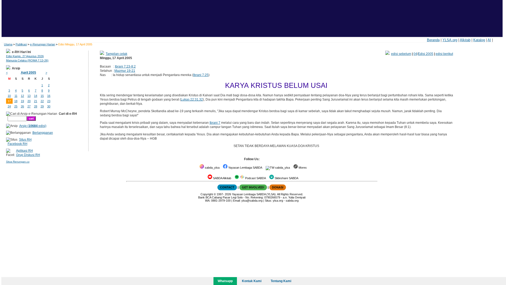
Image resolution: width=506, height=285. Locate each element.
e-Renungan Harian (42, 44)
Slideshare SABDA (286, 178)
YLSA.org (449, 40)
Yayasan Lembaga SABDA (244, 167)
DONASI (277, 187)
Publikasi (21, 44)
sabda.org (292, 200)
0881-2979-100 (221, 200)
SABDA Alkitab (221, 178)
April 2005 (28, 72)
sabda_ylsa (212, 167)
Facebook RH (17, 144)
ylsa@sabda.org (251, 200)
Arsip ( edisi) (32, 126)
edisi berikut (444, 54)
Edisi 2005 (425, 54)
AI (489, 40)
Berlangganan (42, 133)
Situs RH (25, 139)
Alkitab (465, 40)
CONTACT (227, 187)
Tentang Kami (281, 281)
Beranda (433, 40)
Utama (8, 44)
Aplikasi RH (24, 151)
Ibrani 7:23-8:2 (125, 66)
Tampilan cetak (116, 54)
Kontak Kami (251, 281)
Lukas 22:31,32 (192, 99)
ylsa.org (278, 200)
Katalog (479, 40)
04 (415, 54)
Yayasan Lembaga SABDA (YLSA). (254, 194)
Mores (302, 167)
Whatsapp (225, 281)
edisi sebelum (401, 54)
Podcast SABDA (255, 178)
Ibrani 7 (215, 123)
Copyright (207, 194)
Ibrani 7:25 (200, 75)
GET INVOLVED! (253, 187)
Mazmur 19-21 (124, 71)
